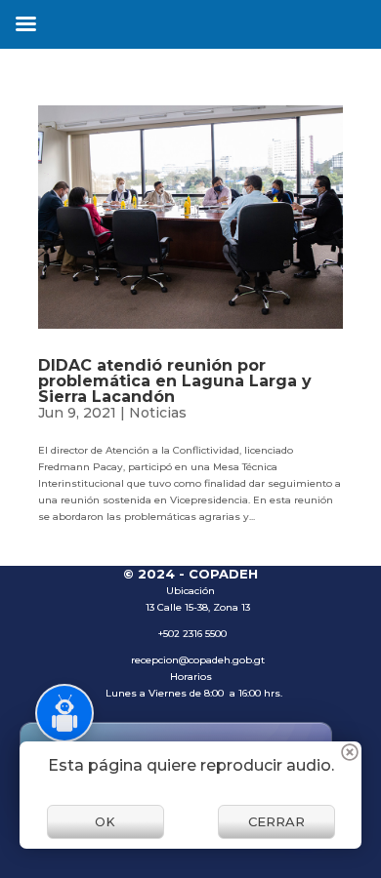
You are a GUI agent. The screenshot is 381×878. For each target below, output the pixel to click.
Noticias (158, 412)
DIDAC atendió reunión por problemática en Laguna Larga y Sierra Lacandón (175, 381)
